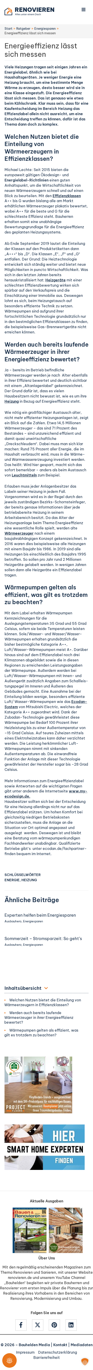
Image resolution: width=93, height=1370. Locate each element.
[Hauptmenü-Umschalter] (83, 9)
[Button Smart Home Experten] (45, 1147)
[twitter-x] (40, 1325)
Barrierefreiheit (46, 1357)
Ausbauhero (13, 921)
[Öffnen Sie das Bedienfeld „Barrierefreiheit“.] (9, 1360)
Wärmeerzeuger (19, 533)
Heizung (12, 401)
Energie (12, 880)
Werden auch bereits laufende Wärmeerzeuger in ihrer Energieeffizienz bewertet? (38, 1017)
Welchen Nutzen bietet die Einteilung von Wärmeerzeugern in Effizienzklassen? (42, 1002)
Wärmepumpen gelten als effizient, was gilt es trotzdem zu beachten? (41, 1032)
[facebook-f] (23, 1325)
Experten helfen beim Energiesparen (40, 915)
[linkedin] (71, 1325)
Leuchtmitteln (24, 475)
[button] (85, 1362)
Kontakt (60, 1345)
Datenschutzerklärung (57, 1352)
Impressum (25, 1352)
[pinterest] (57, 1325)
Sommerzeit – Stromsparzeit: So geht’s (43, 938)
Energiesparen (33, 921)
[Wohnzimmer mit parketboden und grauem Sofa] (38, 1084)
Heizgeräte (55, 280)
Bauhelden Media (34, 1345)
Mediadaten (82, 1345)
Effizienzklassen (67, 196)
